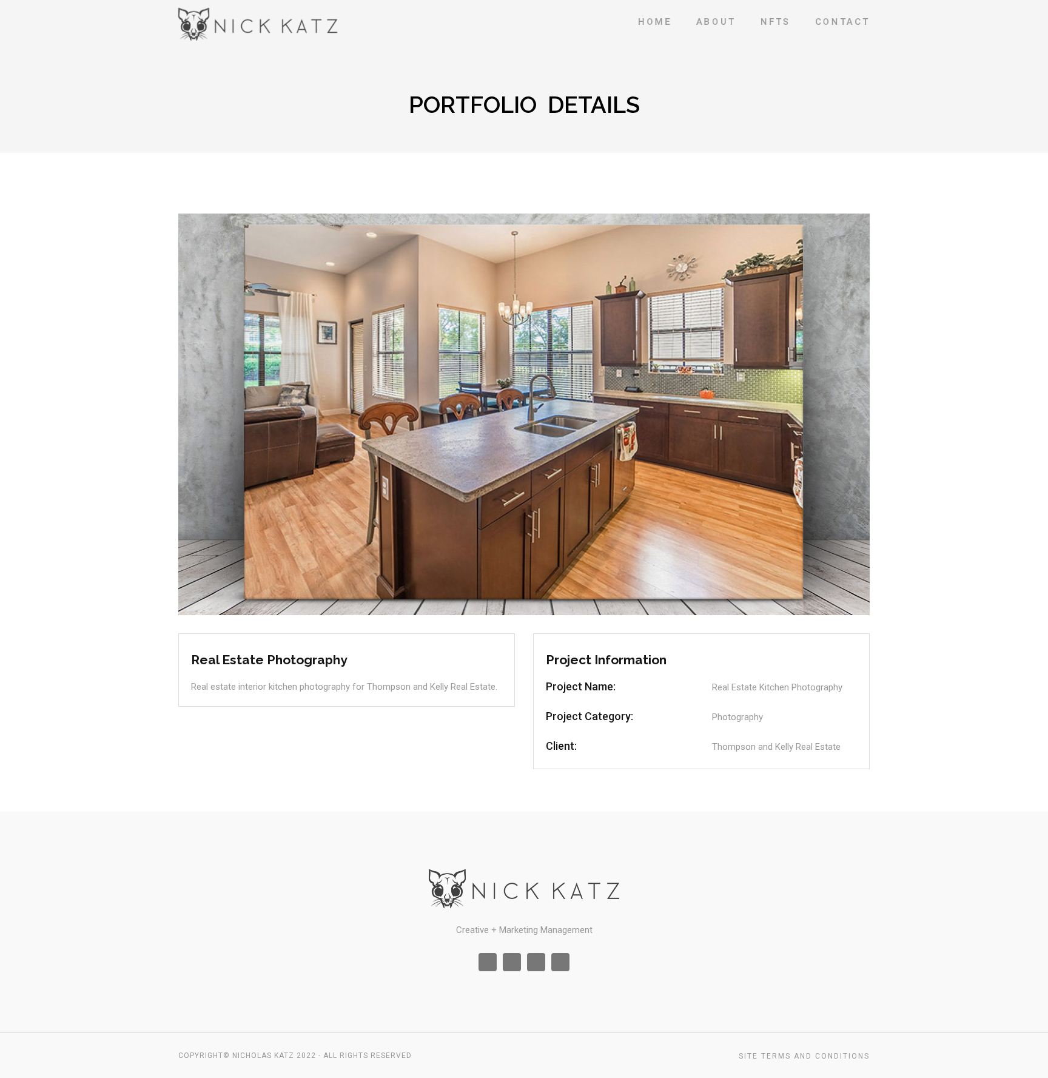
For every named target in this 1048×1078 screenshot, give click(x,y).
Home (654, 21)
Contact (842, 21)
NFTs (775, 21)
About (716, 21)
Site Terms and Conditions (804, 1056)
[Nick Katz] (258, 24)
